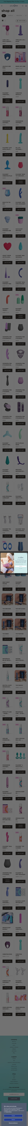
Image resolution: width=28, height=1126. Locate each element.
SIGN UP (20, 566)
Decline (13, 1119)
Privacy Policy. (9, 1111)
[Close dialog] (26, 553)
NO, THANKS (20, 568)
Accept (13, 1115)
